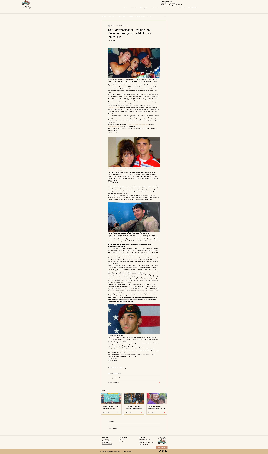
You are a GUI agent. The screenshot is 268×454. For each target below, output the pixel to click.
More (148, 16)
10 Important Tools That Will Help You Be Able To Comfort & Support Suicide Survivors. (134, 407)
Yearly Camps (142, 441)
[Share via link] (119, 378)
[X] (166, 451)
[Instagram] (163, 451)
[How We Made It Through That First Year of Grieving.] (111, 398)
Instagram (122, 441)
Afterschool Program (144, 439)
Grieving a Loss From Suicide (136, 16)
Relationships (122, 16)
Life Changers (112, 16)
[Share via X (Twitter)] (112, 378)
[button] (144, 7)
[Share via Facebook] (109, 378)
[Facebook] (160, 451)
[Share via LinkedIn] (115, 378)
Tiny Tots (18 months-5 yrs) (146, 442)
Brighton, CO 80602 (107, 444)
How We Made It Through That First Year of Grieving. (111, 407)
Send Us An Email (106, 441)
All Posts (103, 16)
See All (165, 390)
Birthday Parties (143, 444)
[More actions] (159, 25)
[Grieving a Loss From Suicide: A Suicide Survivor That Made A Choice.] (157, 398)
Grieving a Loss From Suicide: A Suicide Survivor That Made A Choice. (156, 407)
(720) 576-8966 (106, 439)
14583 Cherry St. (106, 442)
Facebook (122, 439)
